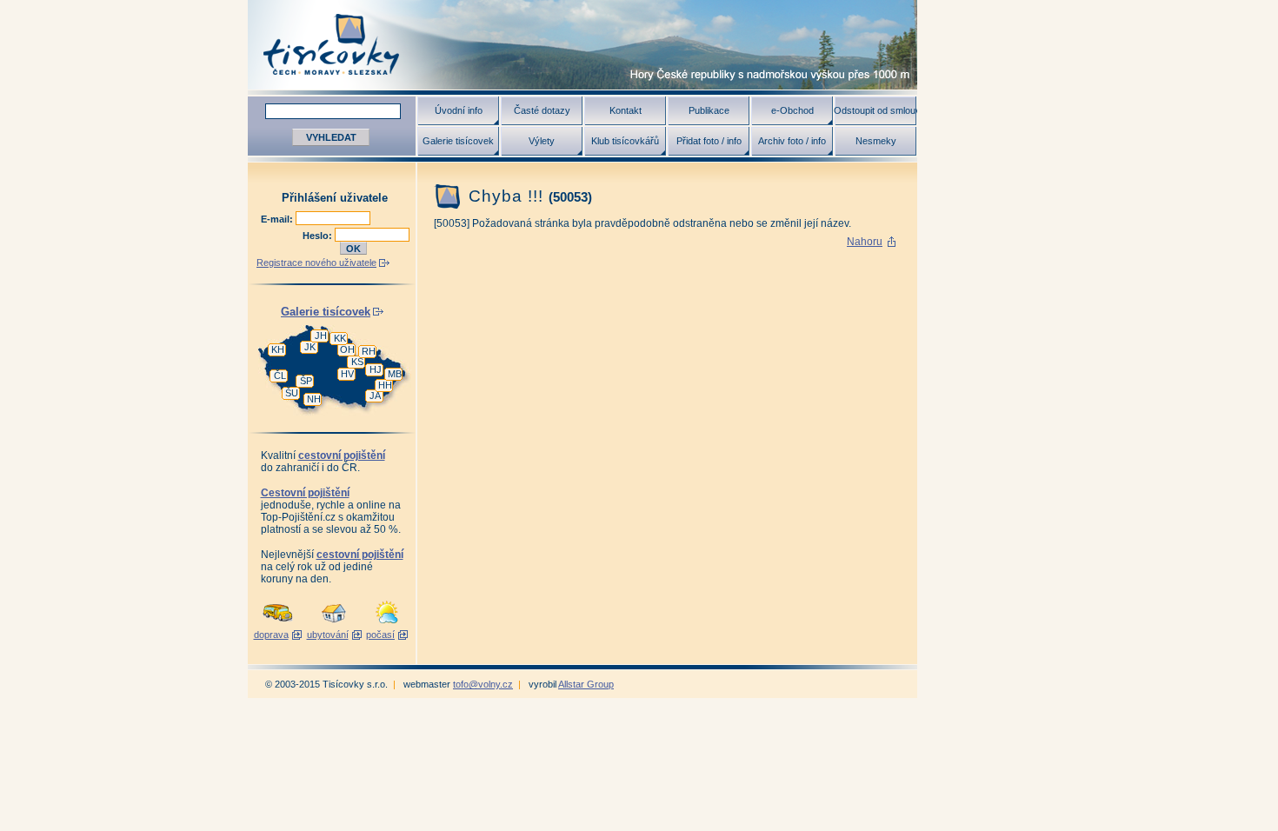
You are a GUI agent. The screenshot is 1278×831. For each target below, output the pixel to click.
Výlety (542, 141)
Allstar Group (586, 684)
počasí (380, 634)
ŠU (291, 393)
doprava (271, 634)
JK (310, 347)
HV (347, 374)
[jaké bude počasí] (387, 624)
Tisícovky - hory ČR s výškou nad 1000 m (582, 45)
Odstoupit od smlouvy (875, 110)
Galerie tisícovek (458, 141)
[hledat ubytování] (334, 624)
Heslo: (319, 235)
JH (321, 335)
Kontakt (625, 110)
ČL (280, 375)
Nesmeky (875, 141)
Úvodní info (459, 110)
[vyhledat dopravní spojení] (278, 624)
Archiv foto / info (792, 141)
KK (340, 338)
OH (347, 349)
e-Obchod (792, 110)
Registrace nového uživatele (316, 262)
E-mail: (278, 219)
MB (395, 374)
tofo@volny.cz (483, 684)
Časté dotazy (542, 110)
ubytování (328, 634)
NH (314, 399)
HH (385, 385)
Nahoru (864, 242)
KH (277, 349)
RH (369, 351)
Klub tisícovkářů (625, 141)
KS (357, 361)
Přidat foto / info (709, 141)
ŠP (306, 381)
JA (375, 395)
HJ (375, 369)
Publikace (709, 110)
